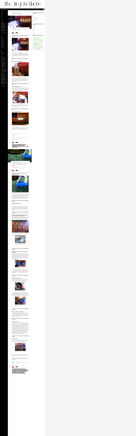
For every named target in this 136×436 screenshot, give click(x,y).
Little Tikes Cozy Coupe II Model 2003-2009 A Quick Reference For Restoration (3, 69)
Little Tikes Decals (15, 145)
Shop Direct (28, 9)
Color (41, 37)
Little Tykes (35, 44)
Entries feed (2, 52)
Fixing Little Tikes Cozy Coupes (35, 40)
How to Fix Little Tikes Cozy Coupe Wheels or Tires (19, 164)
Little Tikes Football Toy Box (21, 145)
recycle (19, 371)
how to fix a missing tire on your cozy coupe (23, 370)
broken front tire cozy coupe (35, 37)
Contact (41, 9)
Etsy (30, 9)
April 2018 (2, 37)
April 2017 (2, 39)
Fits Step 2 (34, 16)
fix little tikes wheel (15, 370)
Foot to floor (40, 41)
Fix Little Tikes (40, 40)
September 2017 (2, 38)
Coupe (33, 38)
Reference (15, 28)
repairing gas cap (40, 45)
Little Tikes (24, 144)
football (16, 144)
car (38, 37)
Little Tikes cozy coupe (15, 371)
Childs (40, 37)
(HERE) (19, 55)
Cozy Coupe (36, 38)
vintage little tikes (34, 49)
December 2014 (2, 45)
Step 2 (38, 47)
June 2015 (2, 43)
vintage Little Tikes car (38, 49)
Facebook (2, 19)
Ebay (39, 9)
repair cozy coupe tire (23, 371)
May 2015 (2, 44)
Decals (13, 28)
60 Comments (18, 167)
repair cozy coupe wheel (15, 372)
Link (12, 29)
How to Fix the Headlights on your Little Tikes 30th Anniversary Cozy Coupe (3, 25)
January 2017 (2, 40)
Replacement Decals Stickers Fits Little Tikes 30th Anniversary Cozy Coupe (4, 77)
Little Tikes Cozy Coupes (35, 17)
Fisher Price (41, 39)
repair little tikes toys (21, 372)
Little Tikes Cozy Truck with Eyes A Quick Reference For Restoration (4, 71)
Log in (1, 51)
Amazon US (33, 9)
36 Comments (18, 30)
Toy (35, 48)
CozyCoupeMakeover (35, 39)
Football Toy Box (20, 144)
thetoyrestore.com (4, 9)
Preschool (38, 44)
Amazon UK (36, 9)
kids (33, 43)
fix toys (13, 144)
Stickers (40, 47)
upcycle (39, 48)
